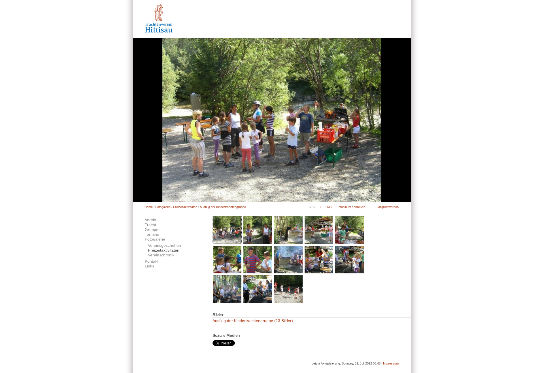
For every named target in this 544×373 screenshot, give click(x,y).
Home (148, 207)
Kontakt (151, 261)
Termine (152, 234)
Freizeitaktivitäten (185, 207)
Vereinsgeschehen (164, 245)
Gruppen (153, 230)
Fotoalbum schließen (351, 207)
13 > (329, 207)
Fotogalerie (163, 207)
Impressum (391, 363)
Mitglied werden (388, 207)
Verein (150, 220)
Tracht (150, 225)
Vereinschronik (161, 255)
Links (149, 266)
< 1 (322, 207)
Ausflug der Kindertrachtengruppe (223, 207)
